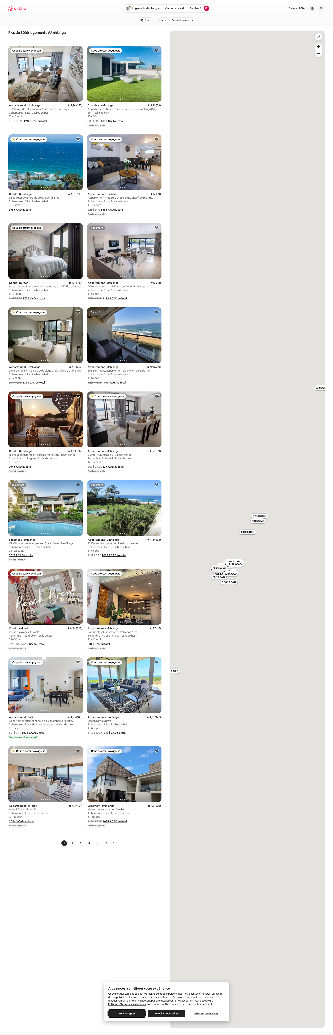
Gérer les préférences (206, 1013)
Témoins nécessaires (166, 1013)
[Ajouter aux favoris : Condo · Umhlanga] (78, 139)
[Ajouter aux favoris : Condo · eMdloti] (78, 573)
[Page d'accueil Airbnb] (17, 8)
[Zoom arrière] (318, 46)
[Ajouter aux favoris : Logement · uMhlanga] (78, 484)
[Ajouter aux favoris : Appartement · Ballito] (78, 662)
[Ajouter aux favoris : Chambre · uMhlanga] (156, 50)
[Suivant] (114, 843)
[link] (56, 843)
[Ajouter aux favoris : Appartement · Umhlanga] (78, 50)
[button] (35, 121)
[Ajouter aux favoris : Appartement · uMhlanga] (156, 227)
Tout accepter (127, 1013)
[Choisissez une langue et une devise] (312, 8)
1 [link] (64, 843)
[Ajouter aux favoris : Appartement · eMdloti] (78, 750)
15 (106, 843)
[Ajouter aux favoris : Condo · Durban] (78, 227)
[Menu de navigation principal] (321, 8)
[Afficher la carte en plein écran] (318, 36)
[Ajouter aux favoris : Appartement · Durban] (156, 139)
